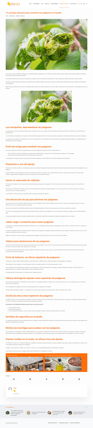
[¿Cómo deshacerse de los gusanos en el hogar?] (70, 413)
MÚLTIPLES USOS (73, 3)
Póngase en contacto (53, 422)
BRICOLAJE (47, 3)
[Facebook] (14, 379)
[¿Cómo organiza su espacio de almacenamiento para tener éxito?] (49, 413)
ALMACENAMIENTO (54, 3)
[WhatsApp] (79, 379)
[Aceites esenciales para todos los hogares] (28, 413)
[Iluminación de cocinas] (24, 369)
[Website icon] (14, 391)
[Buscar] (86, 3)
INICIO (30, 3)
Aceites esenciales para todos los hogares (39, 413)
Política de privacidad (75, 422)
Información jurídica (63, 422)
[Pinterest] (46, 379)
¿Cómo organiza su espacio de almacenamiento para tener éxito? (59, 413)
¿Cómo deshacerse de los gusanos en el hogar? (79, 413)
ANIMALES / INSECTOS (64, 3)
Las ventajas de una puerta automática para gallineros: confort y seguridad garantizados (17, 413)
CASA (42, 3)
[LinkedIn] (63, 379)
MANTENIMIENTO (36, 3)
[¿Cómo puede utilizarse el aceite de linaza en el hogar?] (63, 369)
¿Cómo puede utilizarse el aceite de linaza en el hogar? (58, 355)
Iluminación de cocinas (11, 355)
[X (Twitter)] (30, 379)
